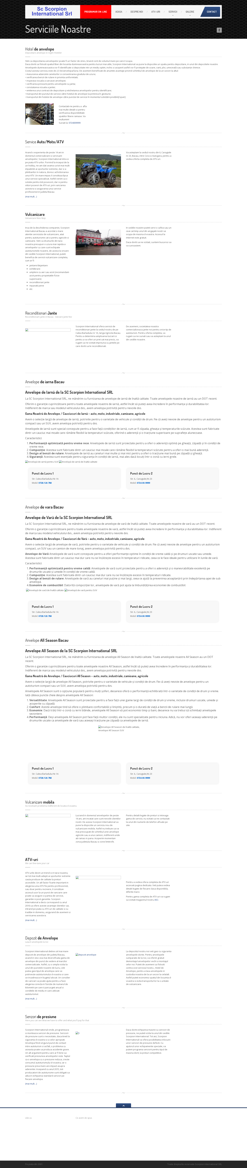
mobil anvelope (92, 1126)
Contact (212, 11)
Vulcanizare (35, 214)
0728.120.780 (45, 482)
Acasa (118, 11)
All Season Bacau (46, 640)
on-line (95, 11)
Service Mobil (198, 1123)
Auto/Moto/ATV (44, 141)
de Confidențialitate (140, 1147)
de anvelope (39, 49)
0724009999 (74, 122)
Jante (41, 313)
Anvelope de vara (184, 1123)
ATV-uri (155, 11)
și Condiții (135, 1150)
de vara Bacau (44, 507)
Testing (129, 1143)
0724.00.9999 (143, 482)
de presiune (40, 1016)
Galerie (190, 11)
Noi (137, 11)
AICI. (156, 899)
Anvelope (131, 1126)
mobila (39, 802)
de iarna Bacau (44, 381)
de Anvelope (41, 937)
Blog (128, 1133)
